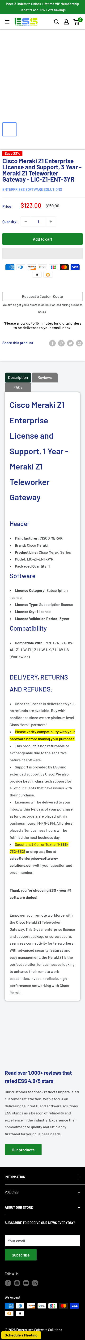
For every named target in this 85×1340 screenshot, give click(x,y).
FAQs (17, 387)
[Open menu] (7, 22)
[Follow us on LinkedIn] (35, 1283)
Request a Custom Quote (42, 296)
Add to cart (42, 239)
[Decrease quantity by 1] (26, 222)
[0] (76, 22)
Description (18, 377)
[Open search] (56, 21)
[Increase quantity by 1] (51, 222)
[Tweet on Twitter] (70, 342)
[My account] (66, 21)
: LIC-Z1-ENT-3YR (34, 559)
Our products (23, 1149)
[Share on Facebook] (52, 342)
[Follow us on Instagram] (17, 1283)
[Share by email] (79, 342)
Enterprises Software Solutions (32, 189)
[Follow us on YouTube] (26, 1283)
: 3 (38, 618)
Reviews (45, 377)
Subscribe (21, 1255)
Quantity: (10, 221)
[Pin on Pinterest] (61, 342)
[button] (76, 22)
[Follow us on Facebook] (8, 1283)
